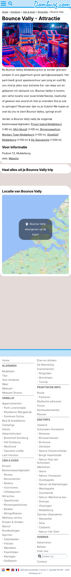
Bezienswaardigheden (16, 470)
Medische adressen (49, 401)
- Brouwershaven (47, 438)
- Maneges (9, 556)
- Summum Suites (13, 416)
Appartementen (12, 403)
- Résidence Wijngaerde (17, 412)
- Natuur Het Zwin (48, 531)
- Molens (7, 483)
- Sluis (41, 523)
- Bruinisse (43, 442)
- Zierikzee (43, 446)
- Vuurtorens (10, 487)
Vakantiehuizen (11, 433)
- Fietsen (7, 543)
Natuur (6, 526)
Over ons (42, 551)
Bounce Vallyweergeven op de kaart (35, 229)
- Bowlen (7, 509)
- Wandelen (9, 547)
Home (5, 360)
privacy (43, 570)
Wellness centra (12, 517)
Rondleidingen (11, 530)
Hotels (6, 429)
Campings (8, 425)
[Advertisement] (35, 179)
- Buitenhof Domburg (15, 438)
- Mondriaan (44, 377)
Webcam (7, 388)
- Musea (7, 474)
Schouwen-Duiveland (50, 429)
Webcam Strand (12, 392)
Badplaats (8, 371)
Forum (41, 405)
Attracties (8, 496)
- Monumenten (11, 479)
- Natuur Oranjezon (49, 475)
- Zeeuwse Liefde (13, 450)
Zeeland (42, 425)
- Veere (41, 471)
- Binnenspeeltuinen (14, 504)
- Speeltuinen (10, 500)
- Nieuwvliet (44, 518)
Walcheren (43, 467)
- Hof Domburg (11, 442)
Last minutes (10, 455)
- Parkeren (43, 397)
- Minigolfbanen (12, 513)
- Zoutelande (45, 492)
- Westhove (9, 446)
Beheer (41, 546)
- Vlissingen (44, 505)
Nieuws (41, 414)
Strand (6, 466)
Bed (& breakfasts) (13, 420)
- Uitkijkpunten (11, 491)
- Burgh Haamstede (49, 455)
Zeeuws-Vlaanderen (49, 514)
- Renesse (43, 433)
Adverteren (44, 542)
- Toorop (42, 382)
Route (40, 392)
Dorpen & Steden (12, 522)
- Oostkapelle (45, 480)
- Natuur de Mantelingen (52, 484)
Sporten (7, 535)
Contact (42, 561)
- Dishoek (43, 501)
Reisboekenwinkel (48, 410)
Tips (4, 375)
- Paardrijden (10, 552)
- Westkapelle (45, 488)
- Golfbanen (9, 560)
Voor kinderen (10, 379)
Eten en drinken (47, 360)
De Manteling (45, 364)
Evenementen (45, 369)
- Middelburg (45, 510)
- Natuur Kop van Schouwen (47, 461)
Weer (5, 384)
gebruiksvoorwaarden (29, 570)
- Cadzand (43, 527)
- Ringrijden (44, 373)
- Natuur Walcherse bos (51, 497)
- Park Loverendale (14, 407)
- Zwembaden (10, 539)
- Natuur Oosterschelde (52, 450)
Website (14, 158)
